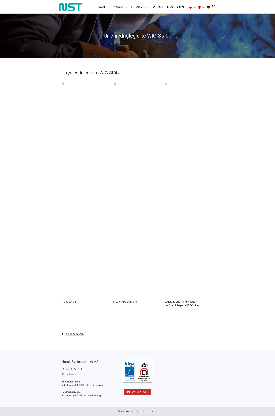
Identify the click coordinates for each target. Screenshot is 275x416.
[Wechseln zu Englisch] (195, 7)
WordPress (123, 411)
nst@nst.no (71, 374)
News (170, 7)
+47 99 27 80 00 (74, 369)
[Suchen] (213, 6)
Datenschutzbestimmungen (154, 411)
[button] (126, 7)
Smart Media (136, 411)
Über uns (135, 7)
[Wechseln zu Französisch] (204, 7)
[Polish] (190, 7)
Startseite (104, 7)
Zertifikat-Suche (154, 7)
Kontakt (181, 7)
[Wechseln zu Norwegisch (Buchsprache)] (199, 7)
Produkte (119, 7)
